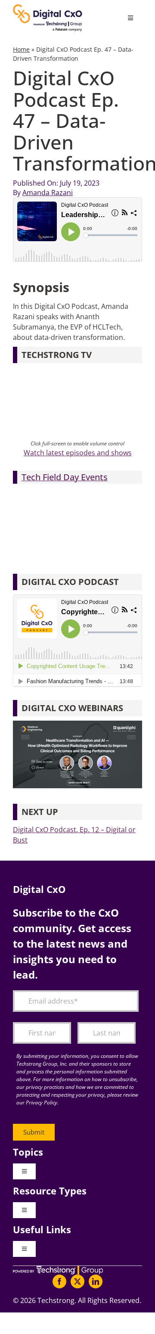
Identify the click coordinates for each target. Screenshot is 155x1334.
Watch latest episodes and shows (78, 452)
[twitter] (77, 1281)
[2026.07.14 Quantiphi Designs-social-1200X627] (77, 724)
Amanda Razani (47, 192)
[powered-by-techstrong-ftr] (58, 1269)
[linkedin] (95, 1281)
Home (21, 49)
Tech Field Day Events (65, 477)
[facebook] (59, 1281)
